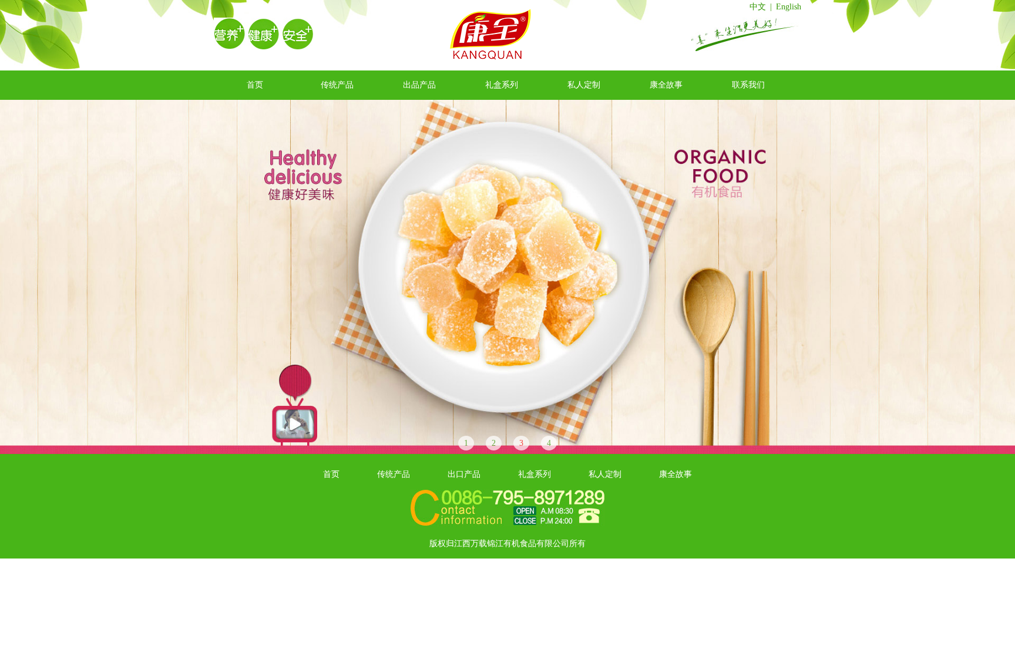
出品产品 (419, 84)
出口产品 (464, 474)
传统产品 (337, 84)
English (788, 6)
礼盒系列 (501, 84)
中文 (758, 6)
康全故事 (666, 84)
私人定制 (583, 84)
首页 (255, 84)
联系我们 (748, 84)
